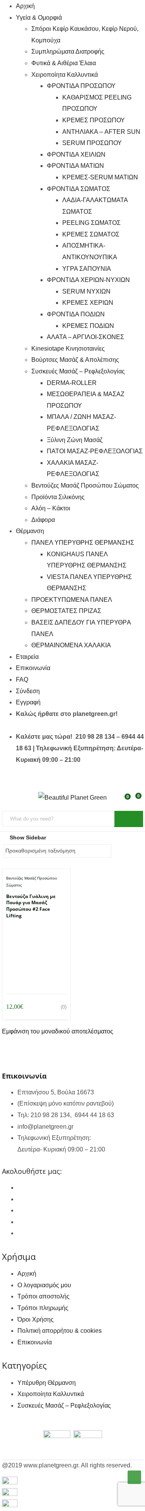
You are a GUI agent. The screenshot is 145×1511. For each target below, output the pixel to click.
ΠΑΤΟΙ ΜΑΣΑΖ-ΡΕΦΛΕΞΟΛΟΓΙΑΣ (95, 451)
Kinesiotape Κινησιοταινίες (68, 348)
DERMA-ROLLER (72, 383)
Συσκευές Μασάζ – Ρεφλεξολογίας (78, 371)
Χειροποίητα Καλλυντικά (64, 74)
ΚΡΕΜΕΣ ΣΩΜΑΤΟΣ (90, 234)
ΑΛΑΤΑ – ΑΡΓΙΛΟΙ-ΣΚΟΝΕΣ (85, 337)
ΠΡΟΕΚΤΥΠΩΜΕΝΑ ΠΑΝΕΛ (71, 599)
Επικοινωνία (33, 668)
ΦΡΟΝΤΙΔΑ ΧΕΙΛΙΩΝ (76, 154)
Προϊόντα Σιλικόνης (58, 497)
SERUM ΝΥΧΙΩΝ (86, 291)
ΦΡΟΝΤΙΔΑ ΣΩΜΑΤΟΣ (78, 189)
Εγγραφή (28, 702)
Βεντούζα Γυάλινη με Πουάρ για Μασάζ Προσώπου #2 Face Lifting (31, 906)
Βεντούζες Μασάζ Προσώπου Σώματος (85, 485)
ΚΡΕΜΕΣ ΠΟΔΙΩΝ (88, 325)
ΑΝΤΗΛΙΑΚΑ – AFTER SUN (101, 131)
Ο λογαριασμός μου (44, 1285)
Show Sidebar (27, 837)
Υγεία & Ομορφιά (39, 17)
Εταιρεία (27, 656)
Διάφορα (43, 520)
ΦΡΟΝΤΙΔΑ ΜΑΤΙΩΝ (75, 165)
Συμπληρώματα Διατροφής (67, 51)
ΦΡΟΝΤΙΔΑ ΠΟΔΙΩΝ (76, 314)
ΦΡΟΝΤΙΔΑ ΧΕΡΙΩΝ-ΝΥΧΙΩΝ (88, 280)
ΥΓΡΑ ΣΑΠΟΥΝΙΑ (86, 268)
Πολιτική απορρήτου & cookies (59, 1330)
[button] (137, 800)
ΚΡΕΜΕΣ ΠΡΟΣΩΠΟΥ (93, 120)
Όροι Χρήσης (35, 1319)
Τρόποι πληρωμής (42, 1308)
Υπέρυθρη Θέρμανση (46, 1382)
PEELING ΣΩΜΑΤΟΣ (91, 222)
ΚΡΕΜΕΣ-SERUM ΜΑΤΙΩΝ (100, 177)
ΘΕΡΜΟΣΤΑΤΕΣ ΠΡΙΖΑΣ (66, 611)
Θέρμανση (30, 531)
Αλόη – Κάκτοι (50, 508)
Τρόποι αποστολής (43, 1296)
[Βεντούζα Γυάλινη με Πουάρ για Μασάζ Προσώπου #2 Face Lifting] (36, 932)
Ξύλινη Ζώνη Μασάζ (74, 440)
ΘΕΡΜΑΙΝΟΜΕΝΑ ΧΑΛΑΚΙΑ (71, 645)
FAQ (22, 679)
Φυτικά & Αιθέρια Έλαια (63, 63)
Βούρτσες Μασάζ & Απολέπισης (75, 359)
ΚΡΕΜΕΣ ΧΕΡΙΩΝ (87, 302)
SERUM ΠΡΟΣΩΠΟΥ (92, 143)
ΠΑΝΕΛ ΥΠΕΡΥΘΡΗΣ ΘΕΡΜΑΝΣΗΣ (82, 542)
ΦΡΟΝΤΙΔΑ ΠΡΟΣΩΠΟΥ (81, 86)
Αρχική (25, 6)
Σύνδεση (28, 691)
